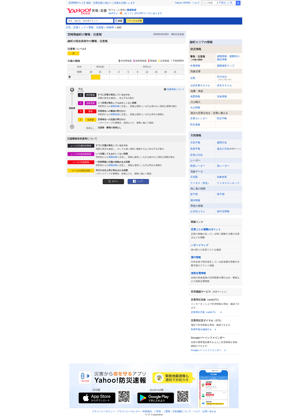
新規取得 (131, 10)
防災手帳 (222, 118)
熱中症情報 (223, 211)
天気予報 (195, 142)
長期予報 (195, 148)
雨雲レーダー (197, 165)
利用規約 (147, 411)
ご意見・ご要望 (162, 411)
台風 (192, 77)
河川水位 (225, 78)
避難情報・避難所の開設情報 (228, 58)
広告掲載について (181, 411)
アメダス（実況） (200, 183)
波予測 (194, 194)
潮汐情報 (195, 200)
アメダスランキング (228, 183)
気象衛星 (222, 176)
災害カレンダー (199, 118)
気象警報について (175, 89)
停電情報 (195, 65)
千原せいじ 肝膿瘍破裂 (227, 2)
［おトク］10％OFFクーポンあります (142, 13)
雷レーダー (223, 165)
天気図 (194, 176)
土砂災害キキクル (200, 85)
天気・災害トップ (76, 27)
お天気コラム (197, 211)
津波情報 (222, 96)
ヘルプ (195, 2)
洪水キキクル (224, 85)
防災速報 (195, 124)
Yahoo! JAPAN (182, 2)
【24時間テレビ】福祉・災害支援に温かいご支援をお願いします (101, 2)
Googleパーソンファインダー (206, 350)
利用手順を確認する (201, 329)
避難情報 (115, 106)
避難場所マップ (225, 65)
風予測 (220, 194)
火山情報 (195, 107)
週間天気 (222, 142)
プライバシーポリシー (103, 411)
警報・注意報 (96, 27)
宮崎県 (110, 27)
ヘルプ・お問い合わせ (204, 411)
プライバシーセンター (128, 411)
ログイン (113, 13)
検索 (238, 3)
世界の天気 (196, 155)
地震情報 (195, 96)
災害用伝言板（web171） (204, 312)
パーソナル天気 (134, 21)
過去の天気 (229, 148)
